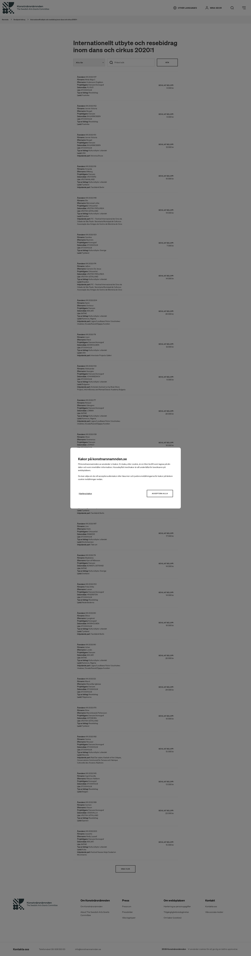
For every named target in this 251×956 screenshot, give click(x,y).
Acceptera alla (160, 493)
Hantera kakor (85, 493)
